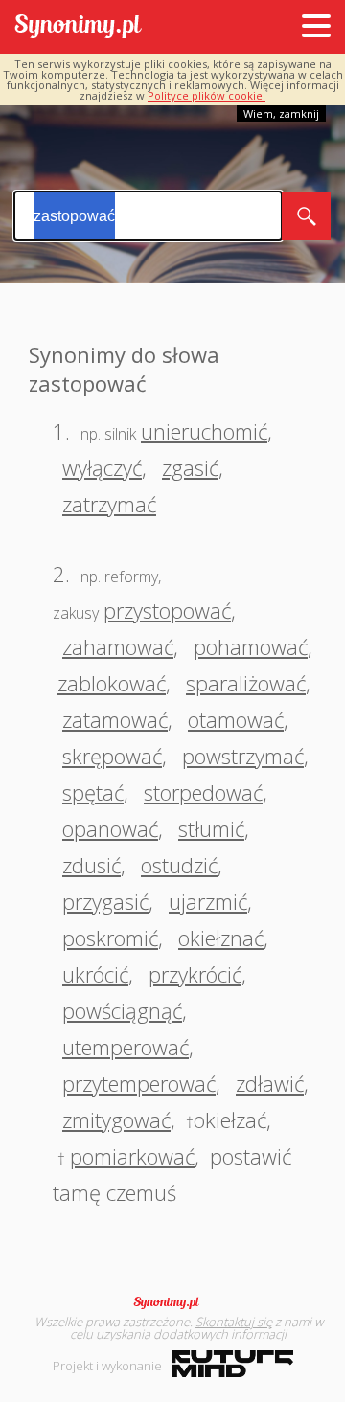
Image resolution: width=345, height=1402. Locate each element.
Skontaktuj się (234, 1321)
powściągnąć (122, 1010)
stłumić (211, 828)
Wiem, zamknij (281, 113)
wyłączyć (102, 467)
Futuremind (232, 1363)
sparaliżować (246, 682)
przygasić (105, 901)
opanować (110, 828)
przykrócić (195, 974)
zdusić (91, 864)
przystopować (167, 610)
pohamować (251, 646)
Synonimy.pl (78, 27)
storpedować (203, 792)
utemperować (125, 1046)
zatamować (115, 719)
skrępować (112, 755)
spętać (93, 792)
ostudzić (179, 864)
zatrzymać (109, 503)
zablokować (112, 682)
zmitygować (116, 1119)
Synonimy (172, 1302)
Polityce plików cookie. (206, 95)
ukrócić (95, 974)
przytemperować (139, 1083)
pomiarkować (132, 1156)
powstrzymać (243, 755)
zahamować (117, 646)
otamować (236, 719)
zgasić (190, 467)
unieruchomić (204, 431)
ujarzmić (208, 901)
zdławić (270, 1083)
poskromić (110, 937)
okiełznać (221, 937)
